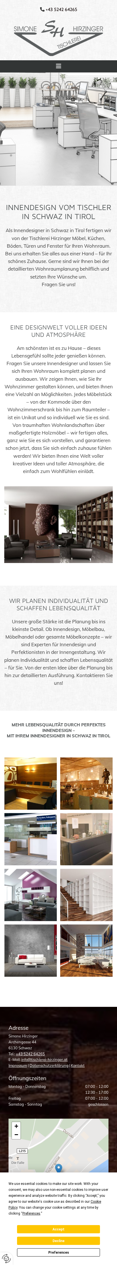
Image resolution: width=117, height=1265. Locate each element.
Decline (58, 1241)
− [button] (16, 1134)
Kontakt (78, 1065)
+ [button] (16, 1126)
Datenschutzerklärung (49, 1065)
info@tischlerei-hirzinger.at (44, 1059)
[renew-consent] (6, 1258)
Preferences (58, 1253)
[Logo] (58, 38)
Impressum (18, 1065)
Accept (58, 1229)
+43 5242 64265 (30, 1054)
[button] (58, 66)
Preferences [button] (31, 1213)
